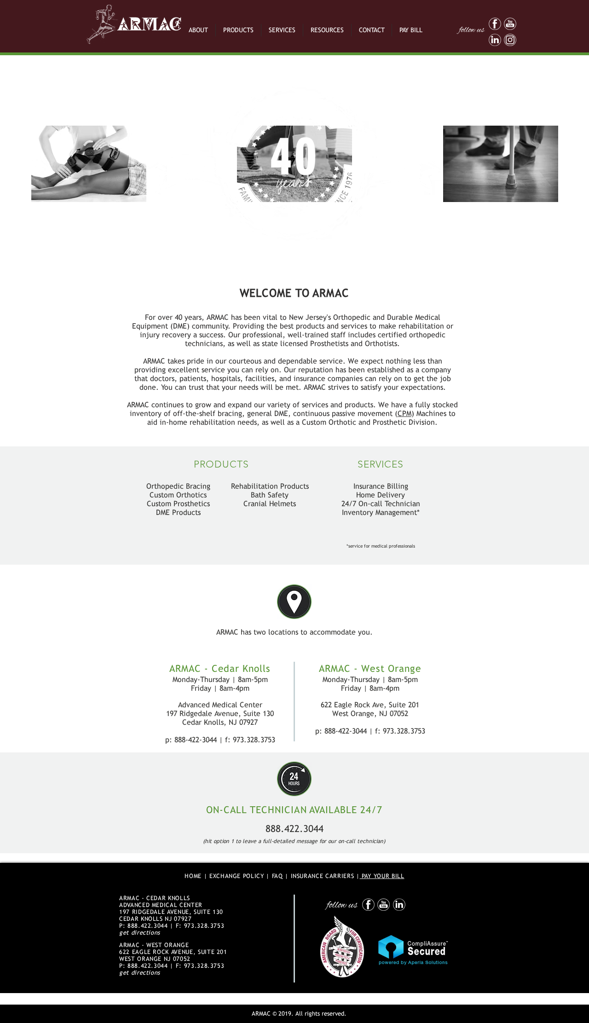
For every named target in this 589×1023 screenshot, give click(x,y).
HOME (193, 876)
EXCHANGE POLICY (236, 876)
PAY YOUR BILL (382, 876)
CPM (404, 413)
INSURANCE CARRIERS (322, 876)
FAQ (277, 876)
